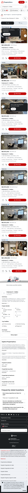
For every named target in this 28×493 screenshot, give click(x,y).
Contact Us (3, 420)
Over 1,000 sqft (11, 383)
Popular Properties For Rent (7, 468)
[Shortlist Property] (25, 30)
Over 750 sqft (4, 383)
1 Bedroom (8, 377)
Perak (6, 364)
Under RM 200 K (5, 371)
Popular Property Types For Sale (8, 477)
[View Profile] (14, 27)
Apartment (19, 346)
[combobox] (13, 6)
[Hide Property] (22, 30)
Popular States (4, 471)
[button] (2, 14)
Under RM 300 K (12, 371)
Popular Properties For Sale (7, 465)
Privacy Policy (20, 485)
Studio (3, 377)
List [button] (8, 23)
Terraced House (7, 346)
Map (21, 23)
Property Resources (5, 474)
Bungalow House (12, 347)
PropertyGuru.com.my (5, 450)
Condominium (14, 346)
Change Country (5, 424)
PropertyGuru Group (6, 417)
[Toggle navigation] (26, 2)
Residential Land (21, 347)
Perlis (3, 364)
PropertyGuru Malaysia (6, 462)
